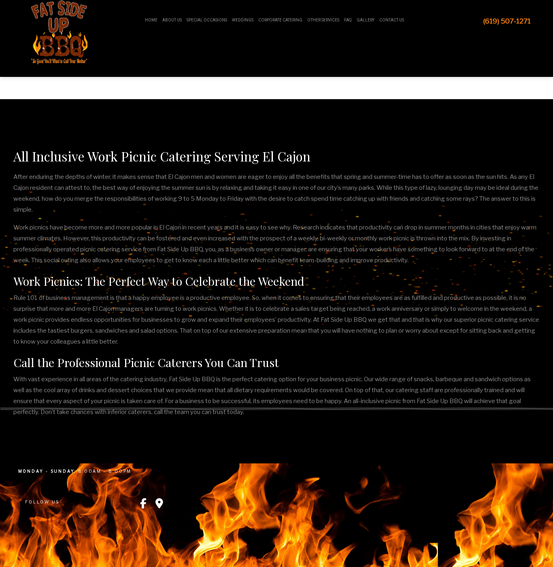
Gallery (365, 20)
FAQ (348, 20)
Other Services (323, 20)
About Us (172, 20)
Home (151, 20)
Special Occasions (207, 20)
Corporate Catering (280, 20)
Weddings (242, 20)
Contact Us (391, 20)
